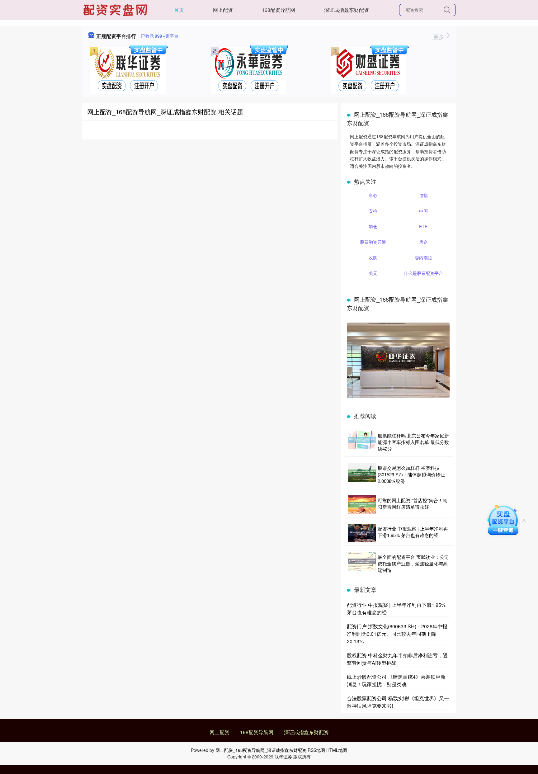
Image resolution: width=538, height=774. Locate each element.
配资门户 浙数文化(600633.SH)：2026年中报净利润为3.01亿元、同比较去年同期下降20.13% (397, 634)
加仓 (373, 226)
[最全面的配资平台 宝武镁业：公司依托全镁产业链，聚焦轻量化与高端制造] (362, 563)
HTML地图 (336, 750)
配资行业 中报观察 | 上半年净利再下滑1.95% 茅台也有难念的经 (413, 531)
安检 (373, 211)
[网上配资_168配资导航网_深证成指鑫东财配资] (116, 9)
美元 (373, 273)
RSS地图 (316, 750)
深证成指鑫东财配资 (346, 9)
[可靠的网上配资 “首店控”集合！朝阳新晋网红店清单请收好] (362, 504)
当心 (373, 195)
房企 (423, 242)
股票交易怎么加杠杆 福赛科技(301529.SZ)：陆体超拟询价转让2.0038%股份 (411, 474)
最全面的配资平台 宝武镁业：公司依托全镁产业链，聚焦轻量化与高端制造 (413, 563)
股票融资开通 (373, 242)
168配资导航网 (278, 9)
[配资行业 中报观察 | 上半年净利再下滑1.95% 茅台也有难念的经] (362, 533)
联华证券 (283, 756)
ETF (423, 226)
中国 (423, 211)
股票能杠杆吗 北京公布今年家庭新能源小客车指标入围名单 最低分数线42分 (413, 442)
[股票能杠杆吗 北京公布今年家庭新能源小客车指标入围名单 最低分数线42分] (362, 442)
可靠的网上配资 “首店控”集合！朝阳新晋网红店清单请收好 (412, 503)
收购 (373, 257)
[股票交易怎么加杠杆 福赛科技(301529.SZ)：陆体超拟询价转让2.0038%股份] (362, 474)
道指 (423, 195)
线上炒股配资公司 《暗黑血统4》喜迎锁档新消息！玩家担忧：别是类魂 (396, 680)
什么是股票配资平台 (423, 273)
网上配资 (223, 9)
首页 (179, 9)
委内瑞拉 (423, 257)
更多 (439, 36)
